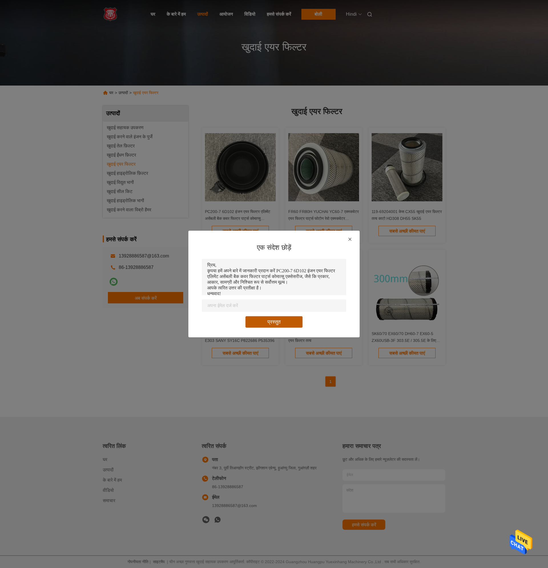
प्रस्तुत (274, 322)
